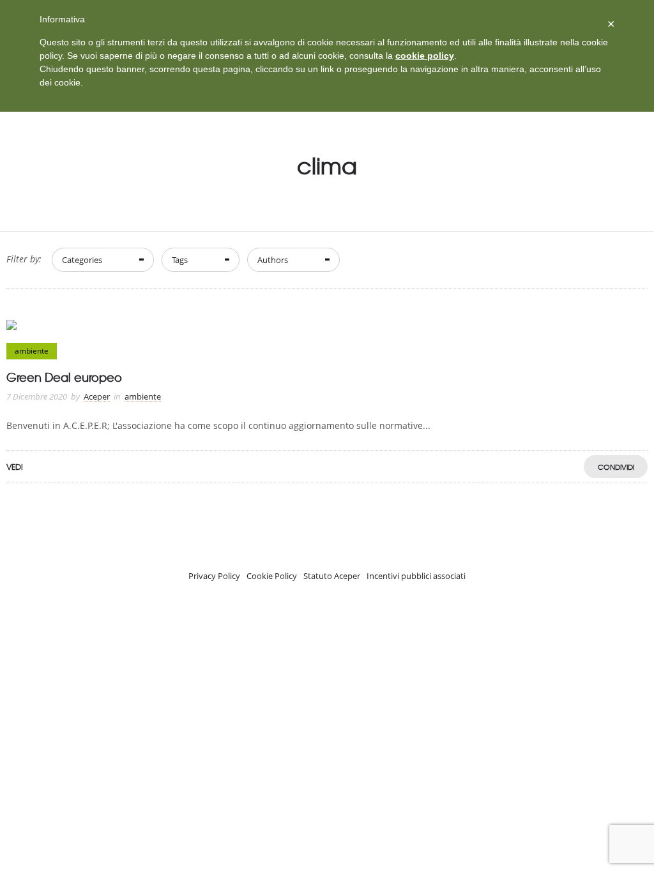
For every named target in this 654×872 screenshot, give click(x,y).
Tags (180, 260)
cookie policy (424, 55)
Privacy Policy (214, 576)
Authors (272, 260)
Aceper (97, 396)
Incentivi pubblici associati (416, 576)
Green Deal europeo (64, 377)
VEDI (14, 466)
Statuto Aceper (331, 576)
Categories (82, 260)
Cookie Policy (272, 576)
